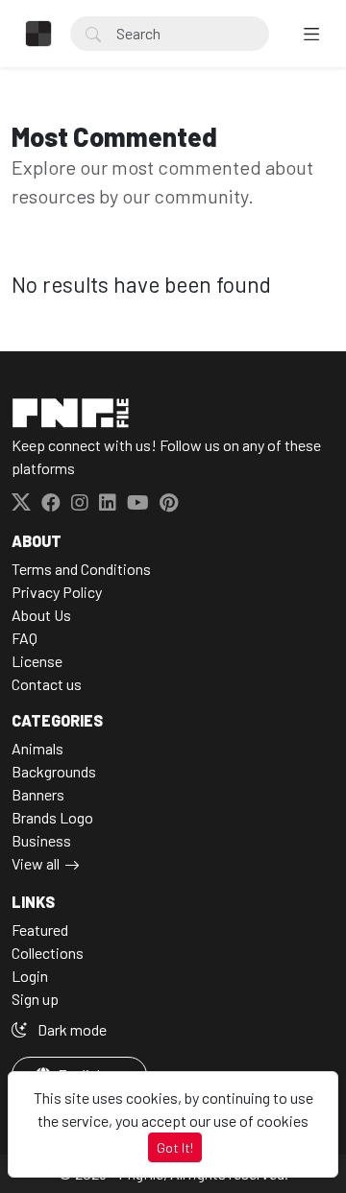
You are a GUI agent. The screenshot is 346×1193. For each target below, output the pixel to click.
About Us (41, 615)
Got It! (175, 1147)
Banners (38, 794)
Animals (37, 748)
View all (36, 863)
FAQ (24, 638)
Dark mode (71, 1029)
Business (41, 840)
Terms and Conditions (81, 569)
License (37, 661)
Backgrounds (54, 771)
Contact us (47, 684)
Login (30, 975)
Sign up (35, 999)
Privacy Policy (57, 592)
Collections (48, 952)
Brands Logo (52, 817)
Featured (40, 929)
